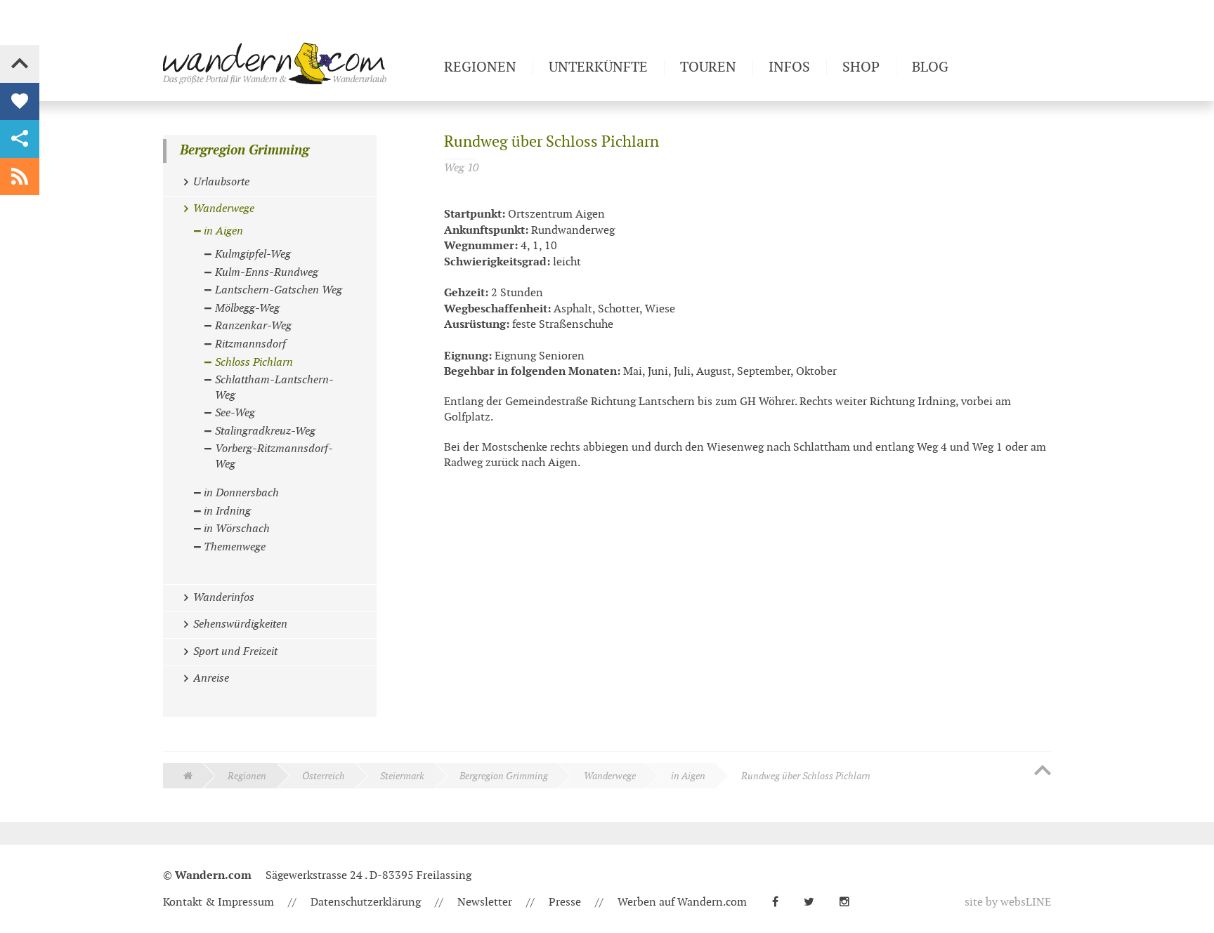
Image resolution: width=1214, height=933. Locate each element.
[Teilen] (19, 139)
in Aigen (688, 776)
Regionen (247, 776)
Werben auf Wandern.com (682, 902)
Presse (565, 902)
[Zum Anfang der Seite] (1042, 771)
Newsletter (484, 902)
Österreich (323, 776)
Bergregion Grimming (244, 151)
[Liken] (19, 102)
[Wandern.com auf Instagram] (850, 902)
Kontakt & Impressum (218, 902)
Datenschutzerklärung (366, 902)
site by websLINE (1008, 902)
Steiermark (402, 776)
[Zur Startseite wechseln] (298, 63)
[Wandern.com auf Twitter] (814, 902)
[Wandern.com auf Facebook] (781, 902)
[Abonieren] (19, 177)
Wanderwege (610, 776)
